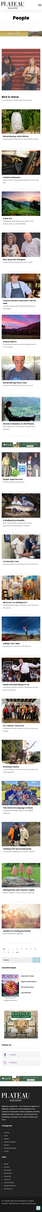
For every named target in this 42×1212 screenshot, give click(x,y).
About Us (7, 1179)
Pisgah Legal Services (13, 479)
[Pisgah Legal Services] (21, 464)
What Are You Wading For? (15, 602)
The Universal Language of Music (18, 808)
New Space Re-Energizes (14, 259)
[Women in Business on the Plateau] (21, 409)
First (4, 949)
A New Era (7, 218)
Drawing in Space (11, 766)
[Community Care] (21, 546)
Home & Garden (9, 1142)
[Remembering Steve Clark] (21, 368)
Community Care (11, 561)
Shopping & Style (10, 1148)
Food (6, 1136)
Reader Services (10, 1186)
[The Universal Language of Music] (21, 793)
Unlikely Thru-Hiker (11, 643)
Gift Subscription (27, 987)
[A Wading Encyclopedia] (21, 505)
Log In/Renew (26, 993)
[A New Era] (21, 203)
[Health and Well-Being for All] (21, 670)
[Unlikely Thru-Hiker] (21, 629)
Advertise (7, 1176)
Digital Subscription (28, 981)
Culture (6, 1133)
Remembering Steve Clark (15, 382)
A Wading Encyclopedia (13, 520)
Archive (6, 1167)
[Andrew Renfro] (21, 327)
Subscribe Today (27, 976)
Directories (8, 1173)
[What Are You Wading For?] (21, 587)
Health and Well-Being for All (16, 684)
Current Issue (9, 967)
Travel (6, 1151)
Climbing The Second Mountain (17, 849)
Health (6, 1139)
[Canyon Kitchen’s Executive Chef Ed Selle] (21, 286)
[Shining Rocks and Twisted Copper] (21, 875)
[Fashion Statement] (21, 162)
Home (6, 1164)
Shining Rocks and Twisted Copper (19, 890)
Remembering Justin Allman (16, 136)
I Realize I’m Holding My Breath (17, 931)
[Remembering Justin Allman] (21, 121)
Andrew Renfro (10, 341)
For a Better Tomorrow (13, 725)
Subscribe (7, 1170)
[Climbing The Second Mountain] (21, 834)
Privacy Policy (9, 1182)
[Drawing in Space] (21, 752)
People (6, 1145)
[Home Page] (12, 2)
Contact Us (8, 1189)
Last (17, 952)
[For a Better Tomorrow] (21, 711)
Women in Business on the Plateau (18, 424)
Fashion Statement (11, 177)
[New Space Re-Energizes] (21, 245)
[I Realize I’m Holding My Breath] (21, 916)
